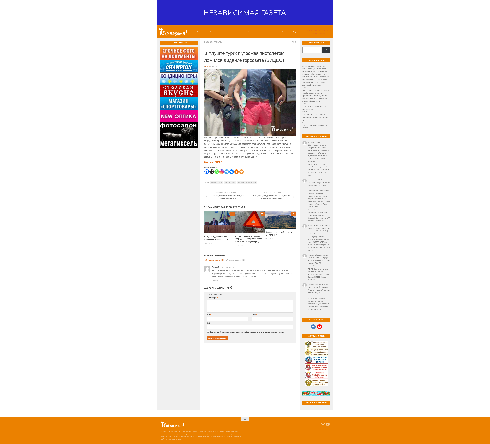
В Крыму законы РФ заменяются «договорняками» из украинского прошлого (315, 117)
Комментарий (212, 298)
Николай (311, 255)
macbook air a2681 (315, 180)
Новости (213, 32)
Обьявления (263, 32)
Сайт (208, 323)
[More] (241, 171)
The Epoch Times (314, 142)
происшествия (251, 182)
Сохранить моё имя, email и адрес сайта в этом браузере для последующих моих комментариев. (247, 332)
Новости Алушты (213, 42)
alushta (213, 182)
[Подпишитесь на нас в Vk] (323, 424)
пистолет (241, 182)
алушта (227, 182)
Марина (311, 225)
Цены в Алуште (248, 32)
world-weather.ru (319, 33)
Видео (235, 32)
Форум (295, 32)
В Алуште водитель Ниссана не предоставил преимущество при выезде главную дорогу (248, 239)
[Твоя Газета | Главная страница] (173, 32)
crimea (220, 182)
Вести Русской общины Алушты (314, 125)
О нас (276, 32)
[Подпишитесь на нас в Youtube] (327, 424)
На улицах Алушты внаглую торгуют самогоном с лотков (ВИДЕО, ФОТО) (319, 228)
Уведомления (236, 260)
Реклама (285, 32)
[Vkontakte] (231, 171)
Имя (209, 315)
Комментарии (215, 260)
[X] (211, 171)
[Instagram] (221, 171)
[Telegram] (226, 171)
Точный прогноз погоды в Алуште (319, 31)
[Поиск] (326, 50)
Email (254, 315)
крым (234, 182)
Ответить (215, 281)
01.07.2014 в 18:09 (229, 267)
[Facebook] (206, 171)
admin (207, 66)
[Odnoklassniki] (236, 171)
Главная (200, 32)
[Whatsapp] (216, 171)
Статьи (225, 32)
